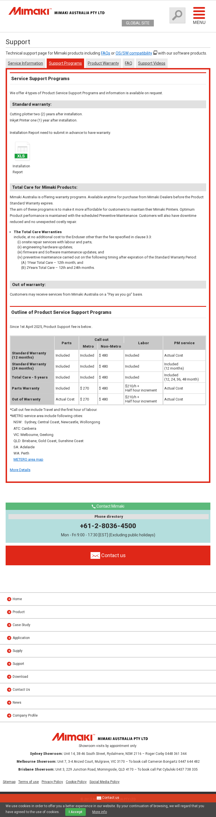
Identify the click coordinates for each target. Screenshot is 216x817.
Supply (17, 651)
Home (17, 599)
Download (20, 677)
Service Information (25, 63)
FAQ (128, 63)
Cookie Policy (76, 782)
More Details (20, 470)
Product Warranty (103, 63)
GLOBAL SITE (138, 23)
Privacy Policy (52, 782)
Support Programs (65, 63)
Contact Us (21, 690)
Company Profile (25, 715)
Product (19, 612)
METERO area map (28, 459)
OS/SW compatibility (134, 53)
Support (18, 664)
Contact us (110, 798)
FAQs (105, 53)
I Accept (75, 812)
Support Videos (151, 63)
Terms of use (28, 782)
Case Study (21, 625)
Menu (199, 22)
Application (21, 638)
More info (99, 812)
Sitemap (9, 782)
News (17, 703)
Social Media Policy (104, 782)
